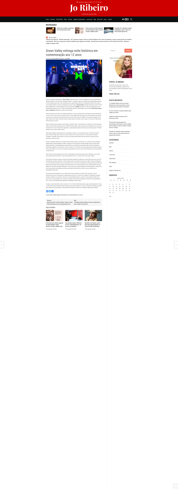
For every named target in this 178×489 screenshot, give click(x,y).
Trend (65, 19)
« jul (110, 196)
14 (126, 186)
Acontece (52, 19)
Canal (105, 19)
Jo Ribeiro (89, 7)
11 (116, 186)
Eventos (70, 19)
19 (119, 188)
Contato (110, 19)
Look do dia (89, 19)
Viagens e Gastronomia (79, 19)
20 (123, 188)
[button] (130, 24)
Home (47, 19)
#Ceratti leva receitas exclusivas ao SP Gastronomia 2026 (107, 41)
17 (113, 188)
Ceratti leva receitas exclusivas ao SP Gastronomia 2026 (65, 29)
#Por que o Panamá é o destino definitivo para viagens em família (72, 41)
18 (116, 188)
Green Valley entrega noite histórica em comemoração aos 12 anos (66, 195)
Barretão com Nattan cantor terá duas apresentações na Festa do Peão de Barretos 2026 (92, 225)
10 (113, 186)
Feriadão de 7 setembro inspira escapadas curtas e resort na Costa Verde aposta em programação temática (122, 30)
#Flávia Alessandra (64, 39)
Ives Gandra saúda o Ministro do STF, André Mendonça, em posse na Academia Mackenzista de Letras (73, 225)
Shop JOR (99, 19)
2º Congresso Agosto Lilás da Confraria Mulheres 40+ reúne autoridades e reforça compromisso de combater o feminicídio (119, 105)
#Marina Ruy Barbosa (52, 39)
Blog (95, 19)
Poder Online (59, 19)
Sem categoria (112, 162)
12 (119, 186)
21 (126, 188)
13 (123, 186)
